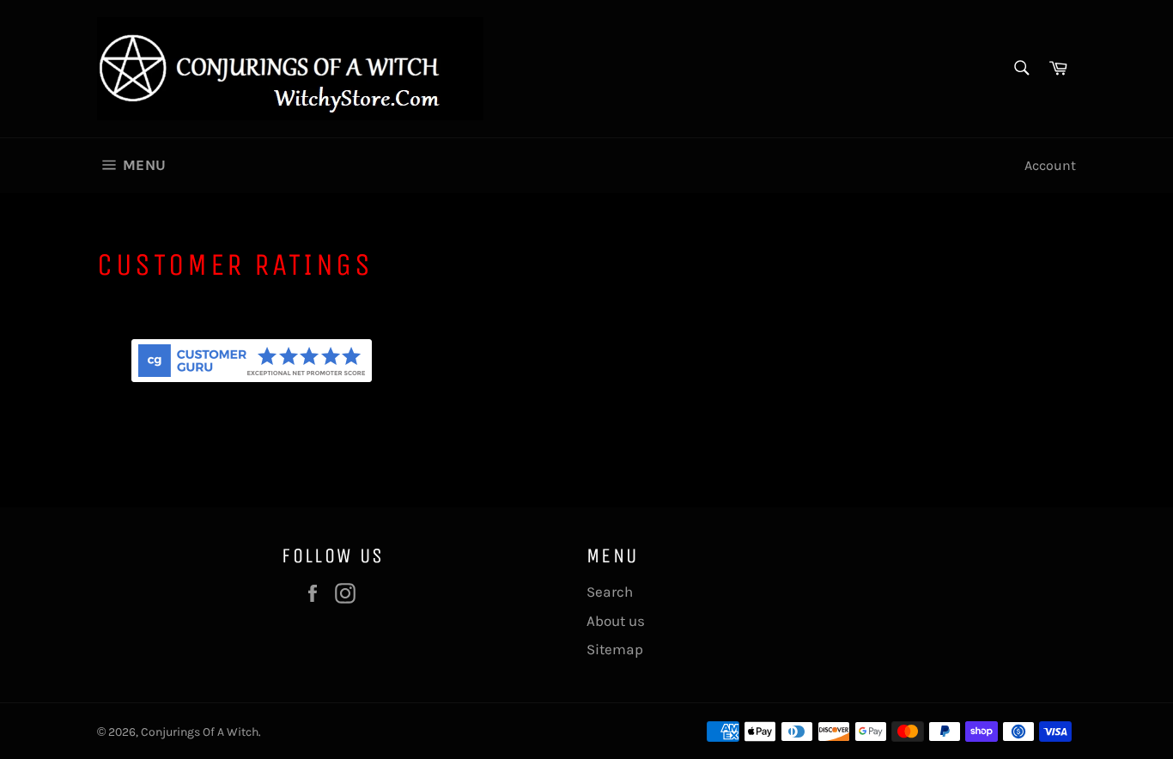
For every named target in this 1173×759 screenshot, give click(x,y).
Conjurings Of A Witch (199, 732)
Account (1050, 165)
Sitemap (614, 649)
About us (615, 620)
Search (609, 591)
